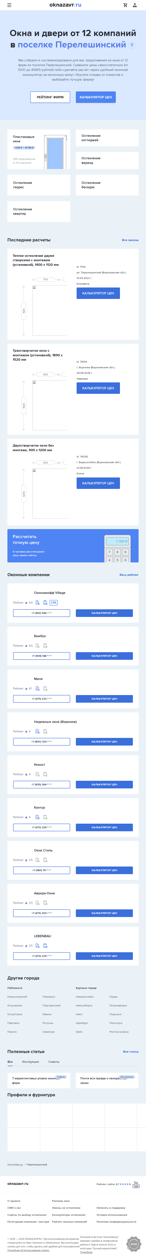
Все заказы (130, 240)
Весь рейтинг (129, 575)
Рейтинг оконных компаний (69, 1221)
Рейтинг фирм (50, 97)
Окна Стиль (43, 850)
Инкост (39, 764)
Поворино (49, 996)
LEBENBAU (42, 936)
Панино (12, 1031)
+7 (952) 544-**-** (42, 613)
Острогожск (14, 1014)
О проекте (13, 1201)
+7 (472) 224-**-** (42, 956)
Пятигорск (116, 1023)
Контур (39, 807)
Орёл (79, 1031)
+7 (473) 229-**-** (42, 827)
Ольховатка (14, 1005)
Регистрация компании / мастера (28, 1221)
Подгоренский (51, 1005)
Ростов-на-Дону (119, 1031)
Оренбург (82, 1023)
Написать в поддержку (111, 1207)
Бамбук (40, 636)
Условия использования (112, 1215)
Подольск (115, 1014)
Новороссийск (85, 996)
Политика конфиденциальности (116, 1221)
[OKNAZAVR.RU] (65, 5)
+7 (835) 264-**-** (42, 784)
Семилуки (49, 1031)
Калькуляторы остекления (68, 1215)
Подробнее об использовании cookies (28, 1250)
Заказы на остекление (66, 1207)
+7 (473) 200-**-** (42, 913)
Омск (79, 1014)
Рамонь (47, 1014)
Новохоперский (17, 996)
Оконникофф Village (49, 592)
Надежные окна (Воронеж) (55, 721)
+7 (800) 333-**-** (41, 741)
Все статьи (131, 1052)
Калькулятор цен (96, 97)
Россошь (48, 1023)
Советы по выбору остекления (26, 1215)
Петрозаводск (118, 1005)
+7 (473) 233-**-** (42, 698)
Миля (38, 679)
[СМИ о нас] (133, 1251)
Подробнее (86, 1252)
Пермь (113, 996)
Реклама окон (61, 1201)
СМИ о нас (14, 1207)
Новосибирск (84, 1005)
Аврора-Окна (44, 893)
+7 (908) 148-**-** (42, 656)
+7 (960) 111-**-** (41, 870)
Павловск (13, 1023)
